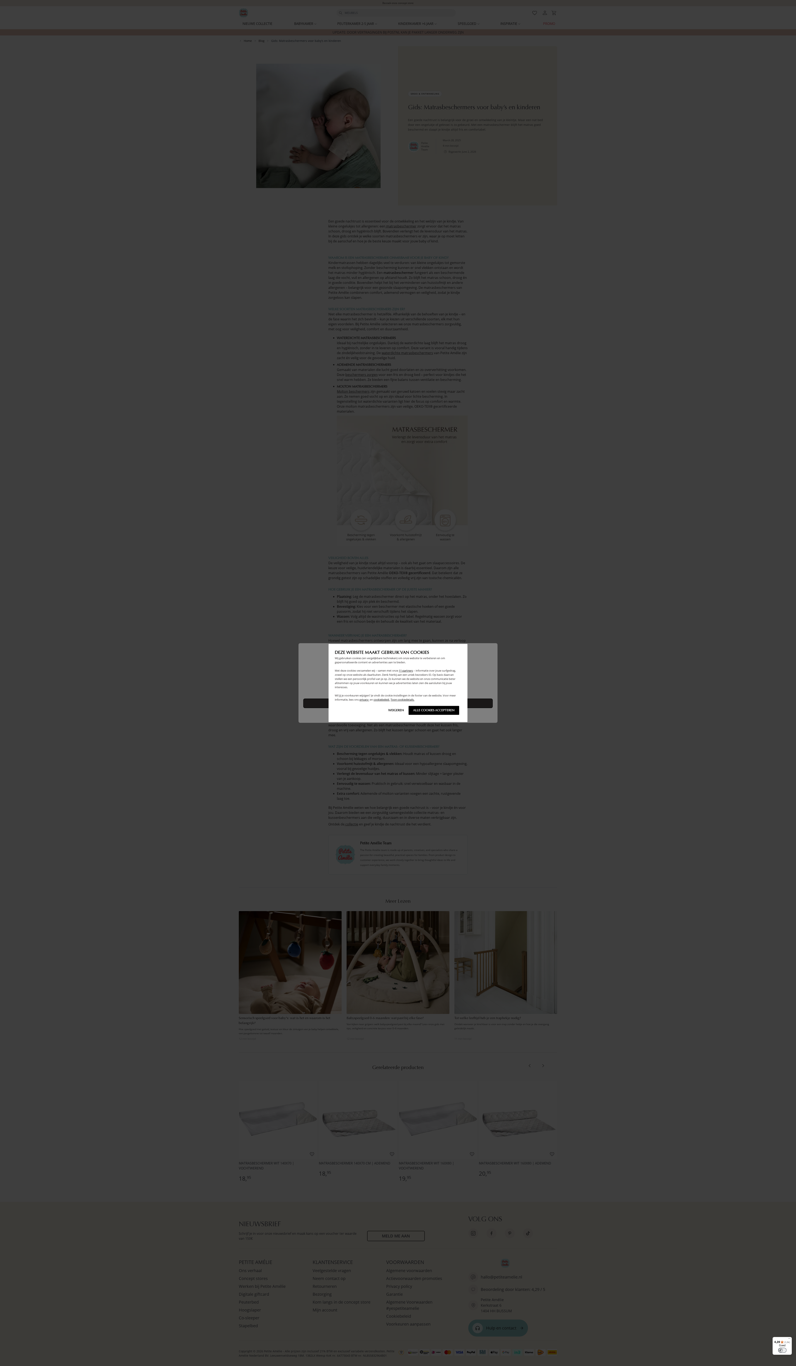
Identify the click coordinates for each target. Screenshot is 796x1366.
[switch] (782, 1350)
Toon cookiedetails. (402, 700)
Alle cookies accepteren (434, 710)
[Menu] (789, 1339)
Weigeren (396, 710)
